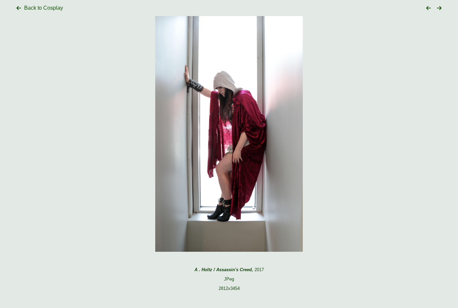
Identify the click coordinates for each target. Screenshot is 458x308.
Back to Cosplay (43, 8)
